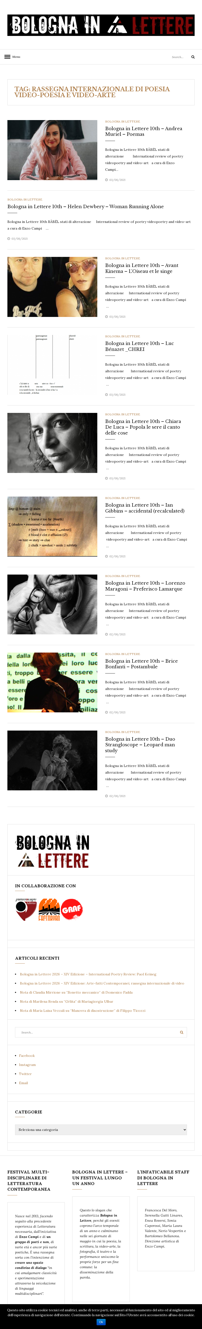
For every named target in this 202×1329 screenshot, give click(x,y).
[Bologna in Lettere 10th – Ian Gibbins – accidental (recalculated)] (52, 526)
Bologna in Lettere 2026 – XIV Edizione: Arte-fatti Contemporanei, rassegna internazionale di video (102, 983)
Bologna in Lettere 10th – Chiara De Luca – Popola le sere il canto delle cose (143, 427)
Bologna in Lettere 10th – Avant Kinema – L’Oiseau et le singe (141, 268)
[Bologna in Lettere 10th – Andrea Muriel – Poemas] (52, 149)
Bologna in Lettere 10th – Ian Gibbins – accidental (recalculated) (145, 508)
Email (23, 1083)
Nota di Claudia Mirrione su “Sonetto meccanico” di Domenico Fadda (76, 992)
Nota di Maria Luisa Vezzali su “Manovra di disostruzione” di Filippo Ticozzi (82, 1010)
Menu (14, 57)
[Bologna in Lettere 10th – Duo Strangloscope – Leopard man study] (52, 760)
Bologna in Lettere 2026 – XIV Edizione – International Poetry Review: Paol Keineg (88, 974)
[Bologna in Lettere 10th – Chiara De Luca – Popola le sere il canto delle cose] (52, 442)
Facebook (27, 1055)
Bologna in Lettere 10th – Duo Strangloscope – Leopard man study (140, 744)
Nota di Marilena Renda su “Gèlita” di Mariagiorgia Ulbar (66, 1001)
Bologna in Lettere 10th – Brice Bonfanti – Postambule (141, 664)
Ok (101, 1322)
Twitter (25, 1074)
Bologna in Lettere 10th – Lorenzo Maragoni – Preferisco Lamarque (145, 586)
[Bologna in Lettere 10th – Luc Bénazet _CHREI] (52, 364)
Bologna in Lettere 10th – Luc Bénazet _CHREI (139, 346)
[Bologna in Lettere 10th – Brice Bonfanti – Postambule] (52, 682)
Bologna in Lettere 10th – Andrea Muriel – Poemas (143, 131)
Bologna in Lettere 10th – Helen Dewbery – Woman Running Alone (85, 206)
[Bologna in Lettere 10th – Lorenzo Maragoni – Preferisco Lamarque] (52, 604)
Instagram (27, 1065)
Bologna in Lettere (122, 121)
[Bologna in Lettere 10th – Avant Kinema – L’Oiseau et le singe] (52, 286)
